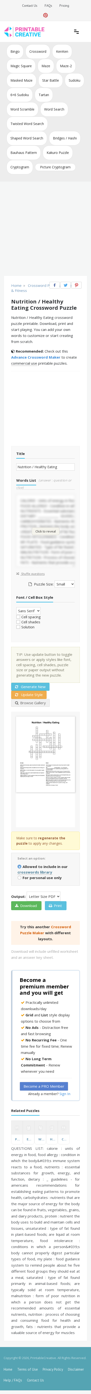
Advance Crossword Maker (35, 357)
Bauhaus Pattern (23, 152)
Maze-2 (66, 66)
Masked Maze (21, 80)
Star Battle (50, 80)
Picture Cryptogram (55, 167)
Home (8, 1369)
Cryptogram (19, 167)
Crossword (37, 51)
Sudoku (74, 80)
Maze (45, 66)
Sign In (64, 1093)
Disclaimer (76, 1369)
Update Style (31, 694)
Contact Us (29, 5)
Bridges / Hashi (65, 138)
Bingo (15, 51)
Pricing (64, 5)
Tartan (44, 94)
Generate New (33, 686)
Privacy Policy (53, 1369)
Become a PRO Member (44, 1086)
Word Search (54, 109)
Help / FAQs (13, 1380)
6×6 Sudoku (19, 94)
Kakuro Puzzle (58, 152)
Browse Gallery (33, 702)
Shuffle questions (32, 574)
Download (28, 905)
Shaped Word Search (26, 138)
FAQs (48, 5)
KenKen (62, 51)
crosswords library (34, 872)
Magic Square (21, 66)
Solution (27, 627)
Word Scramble (22, 109)
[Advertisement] (45, 229)
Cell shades (30, 621)
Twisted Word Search (27, 123)
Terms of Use (27, 1369)
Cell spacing (31, 616)
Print (58, 905)
